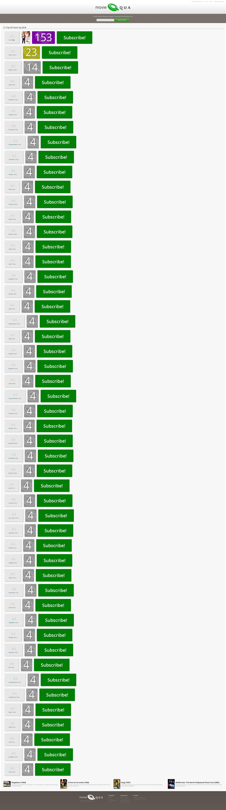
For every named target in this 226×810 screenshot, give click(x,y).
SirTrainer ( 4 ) (13, 204)
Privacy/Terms (112, 800)
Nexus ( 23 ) (12, 55)
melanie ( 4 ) (13, 294)
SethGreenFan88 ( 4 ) (15, 398)
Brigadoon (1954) (18, 782)
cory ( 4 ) (12, 742)
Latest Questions (124, 800)
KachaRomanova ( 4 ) (15, 682)
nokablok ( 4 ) (13, 562)
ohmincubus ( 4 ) (14, 592)
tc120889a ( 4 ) (13, 757)
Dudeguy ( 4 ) (13, 114)
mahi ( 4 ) (12, 309)
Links (109, 802)
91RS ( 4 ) (12, 772)
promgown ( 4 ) (13, 279)
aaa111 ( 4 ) (12, 577)
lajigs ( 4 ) (12, 338)
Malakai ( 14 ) (13, 70)
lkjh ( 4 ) (11, 667)
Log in (206, 1)
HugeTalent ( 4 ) (13, 458)
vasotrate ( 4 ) (13, 174)
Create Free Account (197, 1)
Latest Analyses (124, 799)
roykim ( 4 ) (12, 249)
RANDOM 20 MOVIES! (219, 1)
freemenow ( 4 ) (13, 533)
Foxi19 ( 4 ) (12, 219)
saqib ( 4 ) (12, 84)
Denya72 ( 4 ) (13, 473)
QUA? (211, 1)
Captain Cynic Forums (139, 797)
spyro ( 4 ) (12, 189)
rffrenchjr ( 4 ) (13, 428)
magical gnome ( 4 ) (14, 323)
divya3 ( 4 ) (12, 712)
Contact (110, 799)
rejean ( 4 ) (12, 264)
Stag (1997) (125, 782)
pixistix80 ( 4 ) (13, 637)
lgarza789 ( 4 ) (13, 443)
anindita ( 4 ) (13, 548)
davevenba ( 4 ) (13, 129)
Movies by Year (124, 797)
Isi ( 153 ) (12, 40)
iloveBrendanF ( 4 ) (14, 697)
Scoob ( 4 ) (12, 607)
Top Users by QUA (125, 802)
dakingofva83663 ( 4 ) (15, 144)
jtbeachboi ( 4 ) (13, 368)
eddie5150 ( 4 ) (13, 99)
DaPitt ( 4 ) (12, 727)
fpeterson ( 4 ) (13, 234)
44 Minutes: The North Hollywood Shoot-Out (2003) (197, 782)
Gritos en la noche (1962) (78, 782)
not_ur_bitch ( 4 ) (14, 518)
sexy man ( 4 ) (13, 503)
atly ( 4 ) (11, 488)
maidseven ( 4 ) (13, 652)
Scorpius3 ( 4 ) (13, 413)
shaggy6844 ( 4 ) (14, 622)
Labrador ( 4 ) (13, 353)
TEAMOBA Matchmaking (139, 799)
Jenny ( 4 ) (12, 383)
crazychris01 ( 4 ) (14, 159)
